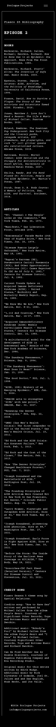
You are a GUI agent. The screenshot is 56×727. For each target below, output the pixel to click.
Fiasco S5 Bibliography (24, 22)
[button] (46, 5)
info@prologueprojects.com (28, 709)
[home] (20, 5)
